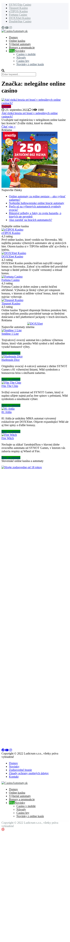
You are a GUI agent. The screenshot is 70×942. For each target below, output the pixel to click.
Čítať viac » (8, 126)
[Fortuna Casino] (12, 276)
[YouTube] (7, 27)
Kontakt (13, 776)
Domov (13, 763)
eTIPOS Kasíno (18, 11)
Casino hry (22, 61)
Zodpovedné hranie (20, 769)
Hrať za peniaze (10, 353)
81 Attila (6, 412)
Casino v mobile (26, 54)
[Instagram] (10, 27)
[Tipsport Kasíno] (12, 300)
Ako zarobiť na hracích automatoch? (30, 219)
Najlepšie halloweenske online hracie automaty (36, 203)
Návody (21, 57)
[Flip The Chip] (11, 382)
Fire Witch (7, 438)
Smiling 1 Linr (10, 333)
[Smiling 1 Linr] (11, 330)
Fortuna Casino (18, 14)
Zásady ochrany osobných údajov (29, 773)
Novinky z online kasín (30, 64)
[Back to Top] (2, 829)
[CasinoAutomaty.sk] (14, 31)
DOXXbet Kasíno (20, 18)
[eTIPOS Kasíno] (12, 229)
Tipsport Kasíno (18, 8)
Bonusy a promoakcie (22, 47)
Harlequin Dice (10, 359)
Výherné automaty (20, 44)
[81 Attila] (8, 408)
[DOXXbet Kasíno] (13, 253)
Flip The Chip (9, 386)
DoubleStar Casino (20, 21)
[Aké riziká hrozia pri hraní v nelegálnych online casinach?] (35, 101)
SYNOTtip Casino (20, 4)
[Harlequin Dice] (12, 356)
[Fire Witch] (9, 434)
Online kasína (17, 40)
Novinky (20, 50)
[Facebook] (2, 27)
